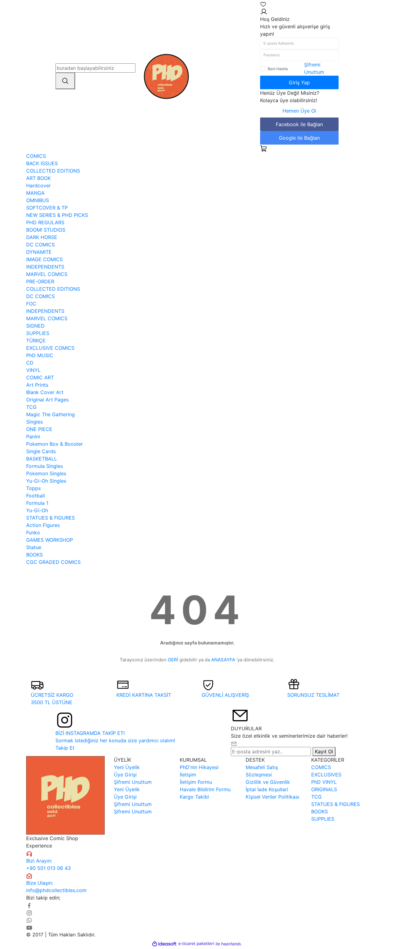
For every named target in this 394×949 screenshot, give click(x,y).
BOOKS (319, 811)
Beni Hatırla (278, 68)
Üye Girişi (125, 775)
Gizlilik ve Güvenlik (268, 782)
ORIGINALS (324, 789)
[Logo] (166, 76)
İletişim (188, 775)
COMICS (321, 767)
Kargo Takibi (194, 797)
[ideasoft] (164, 943)
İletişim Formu (196, 782)
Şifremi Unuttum (133, 782)
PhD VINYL (324, 782)
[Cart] (263, 148)
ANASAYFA (223, 660)
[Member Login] (263, 11)
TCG (316, 797)
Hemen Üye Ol (299, 111)
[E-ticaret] (196, 943)
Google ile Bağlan (299, 138)
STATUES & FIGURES (335, 804)
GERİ (173, 660)
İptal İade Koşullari (267, 789)
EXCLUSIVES (326, 775)
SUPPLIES (322, 819)
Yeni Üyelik (127, 767)
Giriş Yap (299, 82)
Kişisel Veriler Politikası (272, 797)
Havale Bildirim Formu (205, 789)
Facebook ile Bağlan (299, 124)
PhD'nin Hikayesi (199, 767)
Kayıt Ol (324, 751)
